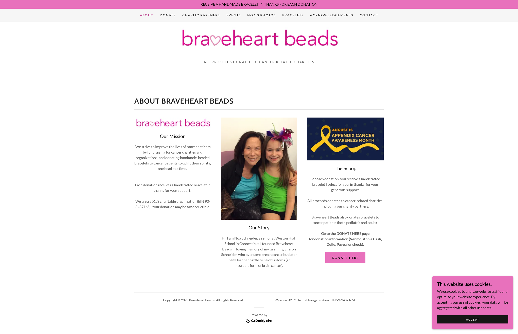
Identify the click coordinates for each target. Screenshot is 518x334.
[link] (258, 38)
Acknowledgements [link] (331, 15)
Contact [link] (369, 15)
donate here (345, 258)
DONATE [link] (168, 15)
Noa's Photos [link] (261, 15)
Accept (472, 319)
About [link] (146, 15)
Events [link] (233, 15)
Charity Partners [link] (201, 15)
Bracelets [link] (293, 15)
